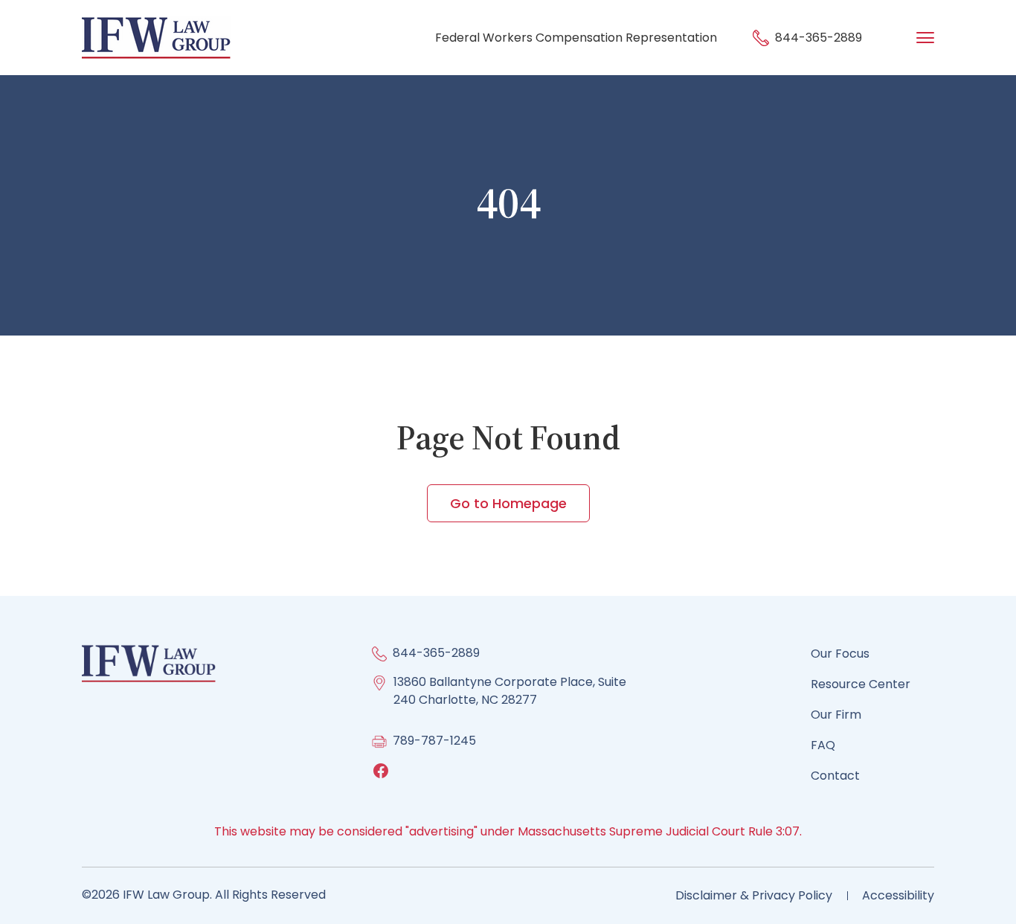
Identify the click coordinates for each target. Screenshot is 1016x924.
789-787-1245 (434, 740)
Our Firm (836, 714)
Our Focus (840, 653)
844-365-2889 (817, 37)
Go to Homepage (508, 503)
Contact (835, 775)
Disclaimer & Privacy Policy (753, 895)
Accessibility (898, 895)
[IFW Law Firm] (156, 36)
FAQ (823, 745)
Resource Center (860, 684)
